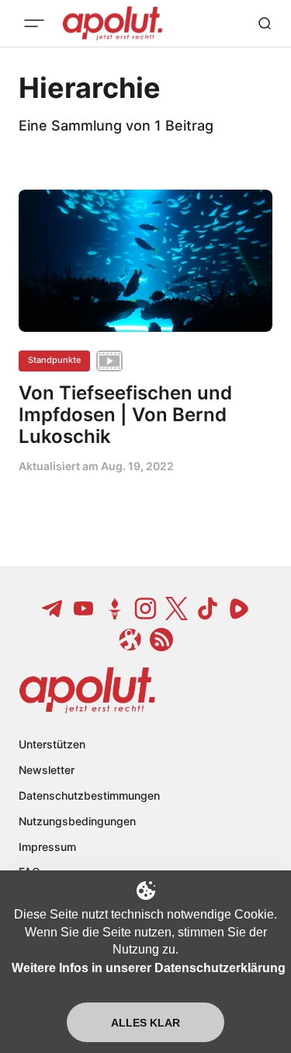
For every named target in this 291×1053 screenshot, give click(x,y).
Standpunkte (54, 359)
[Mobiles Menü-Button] (34, 23)
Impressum (47, 846)
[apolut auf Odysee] (130, 639)
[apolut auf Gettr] (114, 608)
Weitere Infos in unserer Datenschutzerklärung (149, 968)
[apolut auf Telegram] (52, 608)
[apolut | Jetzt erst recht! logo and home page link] (87, 690)
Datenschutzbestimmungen (89, 795)
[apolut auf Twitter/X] (177, 608)
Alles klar (145, 1022)
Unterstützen (52, 744)
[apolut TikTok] (208, 608)
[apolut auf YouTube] (83, 608)
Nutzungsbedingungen (77, 821)
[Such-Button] (264, 23)
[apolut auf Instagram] (146, 608)
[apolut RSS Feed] (161, 639)
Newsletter (46, 769)
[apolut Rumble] (239, 608)
